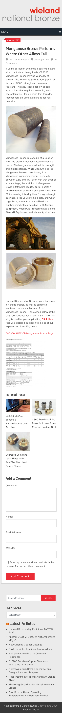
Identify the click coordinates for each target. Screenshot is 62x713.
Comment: (11, 485)
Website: (10, 547)
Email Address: (13, 532)
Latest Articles (22, 623)
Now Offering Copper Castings (25, 644)
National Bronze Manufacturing (20, 705)
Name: (9, 516)
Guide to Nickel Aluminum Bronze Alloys (30, 649)
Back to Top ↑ (31, 709)
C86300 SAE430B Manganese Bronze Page (29, 333)
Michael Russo (20, 59)
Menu (4, 31)
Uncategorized (41, 59)
